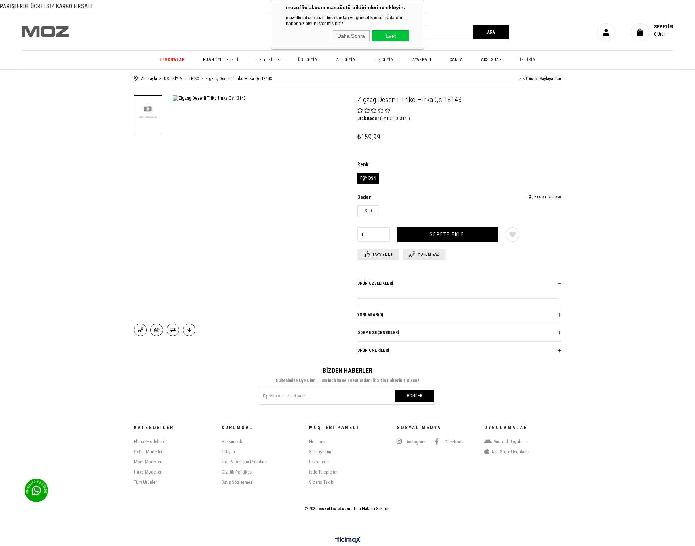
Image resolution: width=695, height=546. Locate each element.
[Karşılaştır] (173, 330)
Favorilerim (319, 461)
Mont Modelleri (148, 461)
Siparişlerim (320, 451)
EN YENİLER (268, 59)
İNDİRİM (528, 59)
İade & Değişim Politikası (245, 461)
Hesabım (317, 441)
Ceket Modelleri (149, 451)
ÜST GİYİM (308, 59)
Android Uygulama (510, 441)
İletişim (228, 451)
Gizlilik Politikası (237, 472)
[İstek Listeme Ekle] (156, 330)
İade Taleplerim (323, 472)
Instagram (415, 442)
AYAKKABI (421, 59)
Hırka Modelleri (148, 472)
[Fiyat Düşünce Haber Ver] (189, 330)
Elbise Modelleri (149, 441)
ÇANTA (456, 59)
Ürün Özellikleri (375, 283)
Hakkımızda (232, 441)
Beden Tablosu (547, 196)
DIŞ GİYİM (384, 59)
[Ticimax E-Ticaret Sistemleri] (348, 540)
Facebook (454, 442)
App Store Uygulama (510, 451)
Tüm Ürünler (145, 482)
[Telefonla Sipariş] (140, 330)
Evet (391, 36)
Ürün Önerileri (373, 350)
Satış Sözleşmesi (237, 482)
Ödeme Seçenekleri (378, 332)
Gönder (414, 395)
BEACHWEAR (172, 59)
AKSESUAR (491, 59)
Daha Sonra (351, 36)
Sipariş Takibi (321, 482)
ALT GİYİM (346, 59)
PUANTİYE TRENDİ (221, 59)
